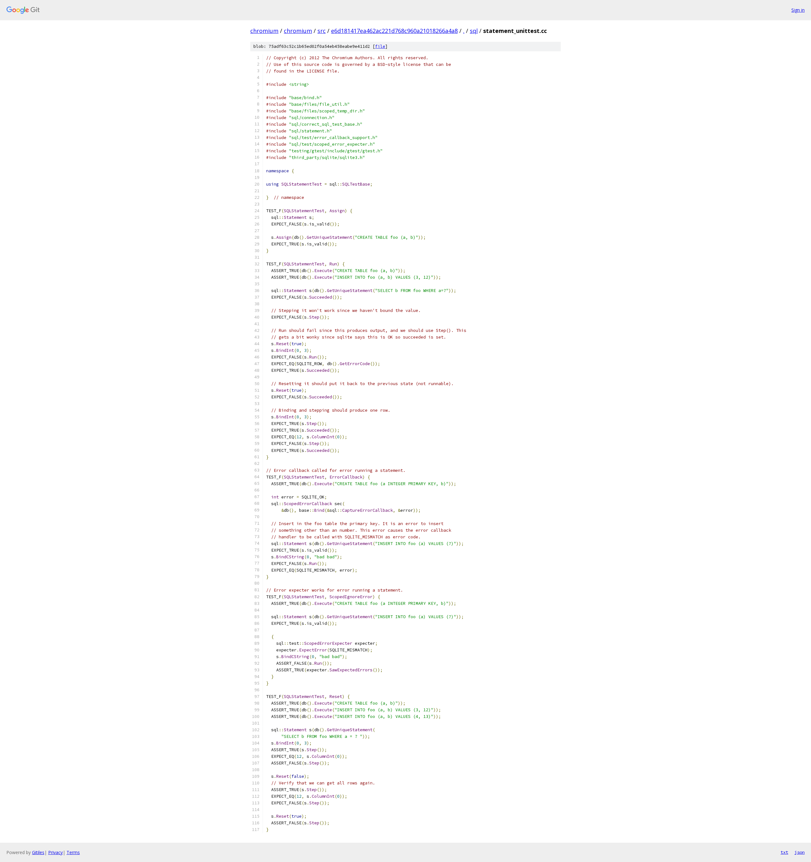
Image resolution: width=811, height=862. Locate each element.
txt (784, 852)
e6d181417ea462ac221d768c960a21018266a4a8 (394, 31)
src (321, 31)
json (800, 852)
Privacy (55, 852)
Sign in (798, 10)
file (380, 46)
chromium (264, 31)
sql (474, 31)
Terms (73, 852)
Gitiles (38, 852)
